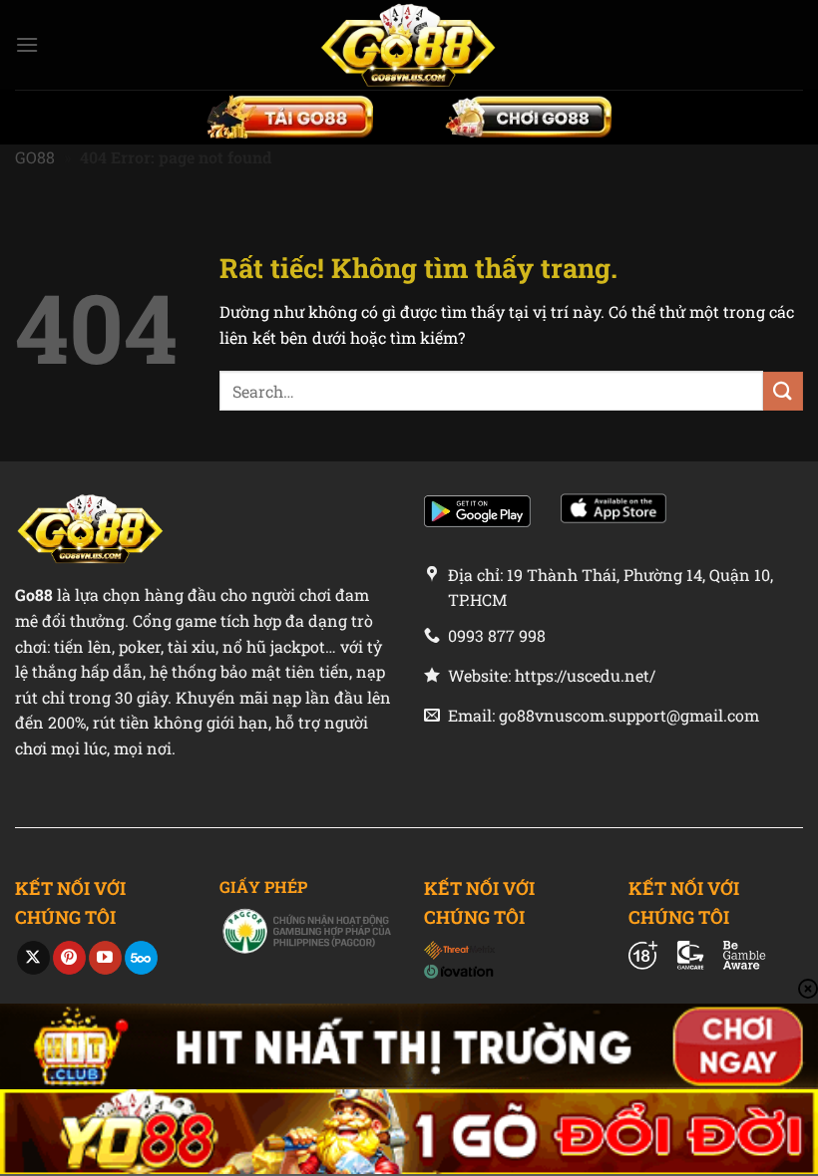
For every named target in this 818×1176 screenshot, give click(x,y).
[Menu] (27, 44)
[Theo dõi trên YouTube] (105, 958)
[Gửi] (783, 391)
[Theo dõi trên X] (33, 958)
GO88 (35, 157)
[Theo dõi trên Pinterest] (69, 958)
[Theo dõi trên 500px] (141, 958)
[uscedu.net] (409, 45)
